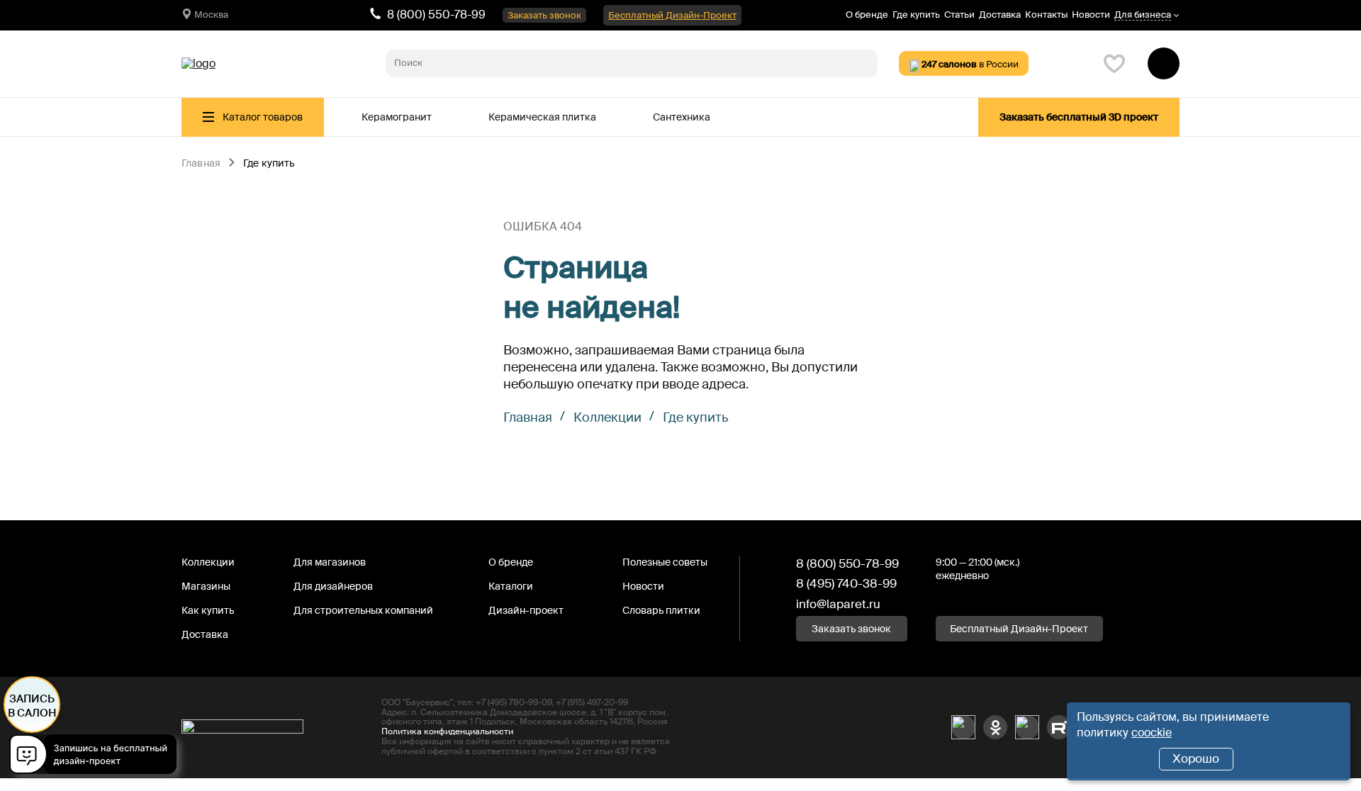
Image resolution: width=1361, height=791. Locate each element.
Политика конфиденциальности (447, 731)
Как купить (207, 610)
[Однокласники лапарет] (995, 727)
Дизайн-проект (526, 610)
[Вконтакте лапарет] (963, 727)
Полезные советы (664, 562)
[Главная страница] (198, 63)
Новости (1091, 15)
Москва (211, 15)
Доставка (1000, 15)
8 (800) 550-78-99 (436, 14)
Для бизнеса (1142, 15)
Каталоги (510, 586)
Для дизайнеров (333, 586)
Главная (200, 163)
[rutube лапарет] (1059, 727)
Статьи (959, 15)
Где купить (916, 15)
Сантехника (681, 117)
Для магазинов (329, 562)
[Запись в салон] (97, 756)
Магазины (205, 586)
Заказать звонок (544, 15)
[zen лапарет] (1027, 727)
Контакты (1046, 15)
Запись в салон (32, 706)
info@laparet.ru (838, 604)
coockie (1151, 732)
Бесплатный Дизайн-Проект (672, 15)
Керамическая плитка (542, 117)
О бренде (867, 15)
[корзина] (1164, 63)
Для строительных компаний (363, 610)
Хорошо (1195, 758)
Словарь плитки (661, 610)
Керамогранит (397, 117)
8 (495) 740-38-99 (846, 583)
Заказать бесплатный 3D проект (1078, 117)
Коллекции (607, 417)
